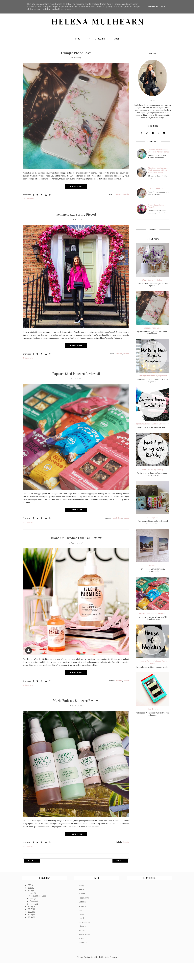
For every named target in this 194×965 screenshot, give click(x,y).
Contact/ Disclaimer (97, 39)
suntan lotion (84, 934)
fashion (119, 353)
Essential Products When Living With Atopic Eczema (158, 151)
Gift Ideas (82, 902)
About (116, 39)
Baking (81, 885)
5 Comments (28, 358)
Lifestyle (125, 194)
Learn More (152, 7)
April (32, 898)
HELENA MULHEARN (97, 21)
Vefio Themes (111, 957)
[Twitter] (147, 133)
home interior (84, 922)
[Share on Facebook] (33, 195)
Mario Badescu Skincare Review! (76, 701)
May (32, 893)
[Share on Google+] (50, 195)
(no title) (152, 565)
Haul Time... (153, 709)
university (82, 942)
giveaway (82, 906)
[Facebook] (141, 133)
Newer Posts (32, 861)
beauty (119, 681)
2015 (30, 914)
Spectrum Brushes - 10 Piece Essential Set (152, 424)
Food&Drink (117, 518)
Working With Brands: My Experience (152, 376)
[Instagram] (152, 133)
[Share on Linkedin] (45, 195)
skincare (82, 930)
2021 (30, 885)
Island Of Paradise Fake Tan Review (76, 538)
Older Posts (120, 861)
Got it (164, 7)
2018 (30, 906)
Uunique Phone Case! (76, 53)
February (33, 901)
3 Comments (28, 685)
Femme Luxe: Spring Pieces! (76, 214)
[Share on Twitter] (37, 195)
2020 (30, 888)
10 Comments (28, 522)
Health (81, 918)
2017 (30, 909)
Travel (81, 938)
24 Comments (28, 199)
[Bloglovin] (164, 133)
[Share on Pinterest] (41, 195)
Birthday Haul (152, 517)
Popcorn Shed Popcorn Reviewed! (76, 374)
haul (81, 910)
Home (77, 39)
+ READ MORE (76, 186)
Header (118, 194)
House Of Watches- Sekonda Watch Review (153, 662)
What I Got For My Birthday (152, 280)
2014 (30, 917)
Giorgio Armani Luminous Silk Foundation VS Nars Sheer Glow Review (158, 170)
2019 (30, 890)
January (33, 904)
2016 (30, 912)
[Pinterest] (158, 133)
